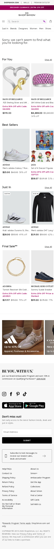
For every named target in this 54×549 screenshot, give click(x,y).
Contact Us (7, 473)
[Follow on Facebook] (11, 395)
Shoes (48, 28)
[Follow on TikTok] (25, 395)
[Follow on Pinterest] (18, 395)
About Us (35, 469)
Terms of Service (9, 495)
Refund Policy (8, 486)
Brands (13, 28)
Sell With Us (36, 504)
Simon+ (34, 473)
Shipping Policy (8, 477)
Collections (35, 486)
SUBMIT (27, 440)
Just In (5, 28)
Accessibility (7, 500)
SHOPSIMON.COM (11, 2)
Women (33, 28)
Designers (23, 28)
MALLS (26, 2)
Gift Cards (35, 500)
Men (41, 28)
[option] (17, 90)
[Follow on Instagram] (4, 395)
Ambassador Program (40, 477)
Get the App (36, 482)
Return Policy (8, 482)
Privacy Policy (8, 491)
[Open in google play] (34, 408)
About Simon (36, 491)
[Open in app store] (13, 408)
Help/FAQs (7, 469)
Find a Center (36, 495)
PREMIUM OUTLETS (42, 2)
